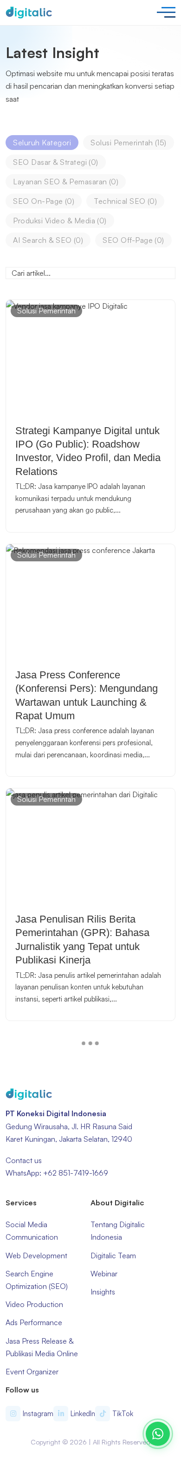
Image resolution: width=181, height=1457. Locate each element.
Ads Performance (34, 1322)
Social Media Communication (32, 1231)
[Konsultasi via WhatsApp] (158, 1434)
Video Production (34, 1304)
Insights (102, 1291)
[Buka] (166, 12)
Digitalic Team (113, 1255)
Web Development (36, 1255)
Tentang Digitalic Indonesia (117, 1231)
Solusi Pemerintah (46, 310)
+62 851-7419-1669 (75, 1172)
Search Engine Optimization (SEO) (37, 1280)
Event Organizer (32, 1371)
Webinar (103, 1273)
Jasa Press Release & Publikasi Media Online (42, 1347)
